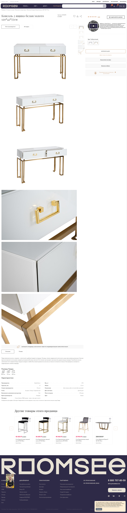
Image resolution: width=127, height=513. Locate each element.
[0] (117, 6)
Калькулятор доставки (105, 59)
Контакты (3, 486)
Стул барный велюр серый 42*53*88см (82, 440)
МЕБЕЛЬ (25, 6)
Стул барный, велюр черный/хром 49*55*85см (23, 440)
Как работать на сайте (25, 484)
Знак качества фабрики (65, 489)
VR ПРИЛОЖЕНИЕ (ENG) (91, 483)
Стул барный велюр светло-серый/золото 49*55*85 (62, 440)
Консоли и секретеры (20, 10)
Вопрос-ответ (42, 494)
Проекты (3, 492)
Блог (2, 502)
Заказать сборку (105, 65)
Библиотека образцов (25, 494)
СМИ (2, 489)
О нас (2, 484)
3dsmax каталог (23, 492)
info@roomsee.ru (114, 483)
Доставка (41, 486)
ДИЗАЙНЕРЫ (106, 1)
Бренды (3, 497)
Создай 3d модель (64, 492)
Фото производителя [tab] (10, 26)
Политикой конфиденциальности (111, 506)
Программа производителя (66, 484)
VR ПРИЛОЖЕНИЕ (89, 480)
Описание (7, 351)
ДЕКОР (45, 6)
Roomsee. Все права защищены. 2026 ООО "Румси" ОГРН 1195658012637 (19, 509)
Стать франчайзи (64, 497)
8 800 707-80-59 (117, 480)
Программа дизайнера (25, 486)
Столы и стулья (10, 10)
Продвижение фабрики (65, 494)
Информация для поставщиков (67, 486)
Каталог (3, 500)
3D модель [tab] (26, 26)
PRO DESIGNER (114, 1)
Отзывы (21, 351)
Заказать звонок (117, 490)
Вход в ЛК (22, 489)
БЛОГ (93, 1)
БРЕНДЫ (99, 1)
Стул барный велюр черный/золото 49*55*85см (43, 440)
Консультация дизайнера (45, 497)
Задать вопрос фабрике (117, 17)
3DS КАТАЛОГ (123, 1)
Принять (99, 509)
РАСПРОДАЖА (57, 6)
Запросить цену (105, 51)
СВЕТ (35, 6)
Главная (3, 10)
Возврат (41, 489)
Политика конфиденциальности (74, 509)
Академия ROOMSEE (25, 497)
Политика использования (52, 509)
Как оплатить (42, 484)
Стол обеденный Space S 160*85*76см (102, 440)
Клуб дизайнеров (24, 500)
